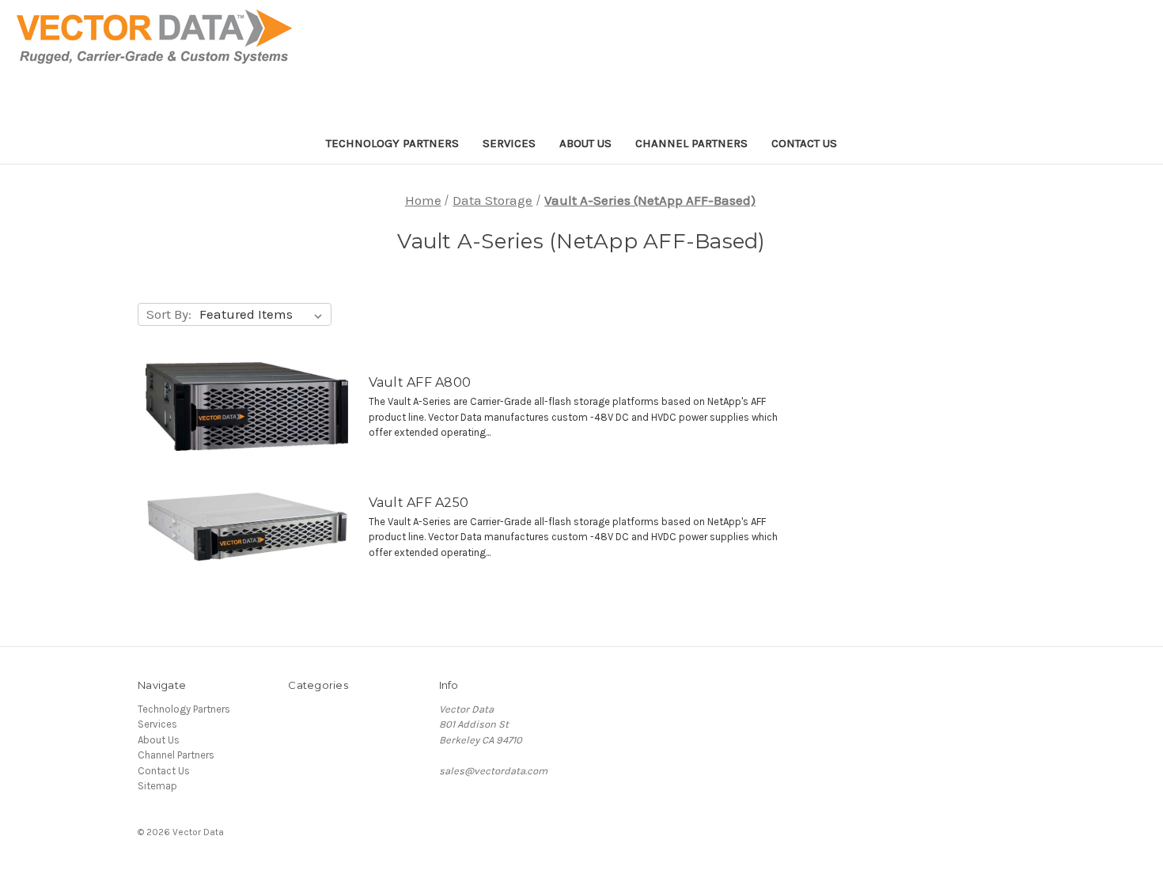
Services (509, 143)
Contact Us (804, 143)
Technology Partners (392, 143)
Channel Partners (691, 143)
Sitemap (157, 786)
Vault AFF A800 (420, 382)
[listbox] (264, 315)
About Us (585, 143)
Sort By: (168, 314)
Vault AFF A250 (419, 502)
